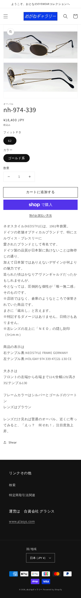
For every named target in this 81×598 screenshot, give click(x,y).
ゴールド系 (16, 158)
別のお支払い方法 (40, 215)
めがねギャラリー (34, 589)
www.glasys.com (22, 521)
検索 (12, 485)
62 (10, 141)
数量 (6, 168)
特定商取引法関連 (22, 495)
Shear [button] (13, 442)
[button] (6, 16)
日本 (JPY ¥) (37, 558)
